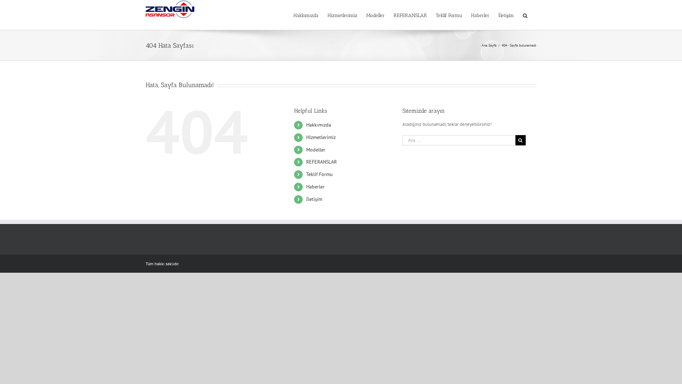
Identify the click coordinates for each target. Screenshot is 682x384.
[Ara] (525, 15)
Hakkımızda (318, 125)
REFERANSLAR (321, 162)
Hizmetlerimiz (321, 137)
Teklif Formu (319, 174)
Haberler (315, 186)
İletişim (314, 199)
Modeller (315, 149)
